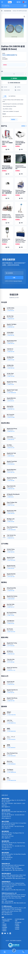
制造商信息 (12, 96)
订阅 (14, 277)
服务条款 (16, 281)
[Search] (25, 6)
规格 (5, 96)
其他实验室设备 (7, 10)
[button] (14, 28)
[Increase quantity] (25, 74)
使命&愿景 (4, 927)
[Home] (1, 10)
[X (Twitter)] (7, 933)
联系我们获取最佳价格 (15, 82)
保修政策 (4, 929)
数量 (2, 71)
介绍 (3, 922)
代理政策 (4, 925)
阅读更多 (13, 119)
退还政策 (17, 929)
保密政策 (4, 930)
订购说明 (17, 925)
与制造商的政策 (5, 920)
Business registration (7, 919)
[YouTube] (5, 933)
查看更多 (23, 126)
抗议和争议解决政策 (19, 919)
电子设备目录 (18, 922)
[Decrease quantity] (3, 74)
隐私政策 (20, 281)
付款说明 (4, 924)
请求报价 (15, 78)
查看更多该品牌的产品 (12, 55)
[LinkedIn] (10, 933)
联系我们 (17, 924)
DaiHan (4, 55)
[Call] (14, 952)
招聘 (16, 920)
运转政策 (17, 927)
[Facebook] (2, 933)
